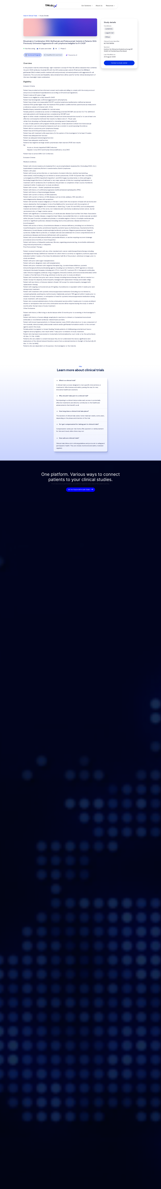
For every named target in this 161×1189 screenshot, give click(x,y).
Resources (109, 6)
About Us (99, 6)
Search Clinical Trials (30, 16)
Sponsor (107, 47)
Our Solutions (86, 6)
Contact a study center (119, 63)
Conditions (107, 26)
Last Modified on (109, 55)
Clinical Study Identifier (111, 41)
